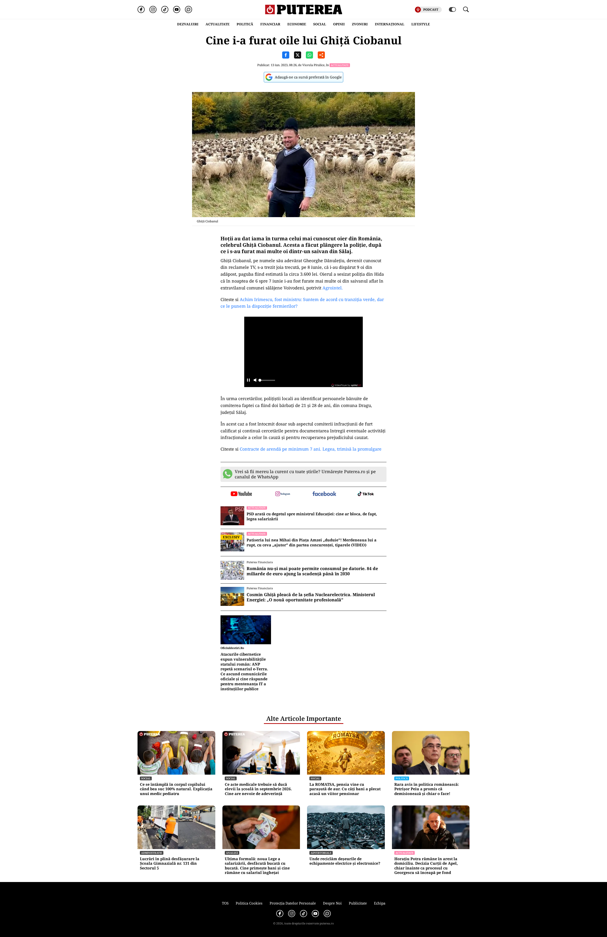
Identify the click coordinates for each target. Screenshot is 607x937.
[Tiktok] (164, 9)
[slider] (266, 382)
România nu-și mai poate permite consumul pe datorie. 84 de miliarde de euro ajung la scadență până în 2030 (312, 571)
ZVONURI (360, 24)
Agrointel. (332, 288)
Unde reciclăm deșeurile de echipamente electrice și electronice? (344, 861)
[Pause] (248, 381)
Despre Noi (332, 903)
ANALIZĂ (232, 853)
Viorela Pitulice (313, 65)
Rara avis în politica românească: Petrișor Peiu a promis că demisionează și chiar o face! (426, 789)
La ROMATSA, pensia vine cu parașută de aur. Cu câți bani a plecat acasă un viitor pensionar (345, 789)
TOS (225, 903)
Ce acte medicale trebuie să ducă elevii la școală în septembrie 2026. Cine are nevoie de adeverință (258, 789)
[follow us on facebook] (324, 494)
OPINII (339, 24)
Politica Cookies (249, 903)
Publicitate (358, 903)
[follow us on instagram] (283, 494)
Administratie (151, 853)
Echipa (379, 903)
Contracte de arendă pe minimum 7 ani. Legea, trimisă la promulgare (310, 449)
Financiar (270, 24)
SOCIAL (319, 24)
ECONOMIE (296, 24)
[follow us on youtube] (241, 494)
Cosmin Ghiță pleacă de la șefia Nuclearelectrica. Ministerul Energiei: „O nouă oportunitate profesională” (311, 597)
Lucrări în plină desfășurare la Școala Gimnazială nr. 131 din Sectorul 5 (169, 863)
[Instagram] (152, 9)
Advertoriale (321, 853)
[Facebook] (141, 9)
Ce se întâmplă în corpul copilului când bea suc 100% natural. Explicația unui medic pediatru (176, 789)
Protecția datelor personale (293, 903)
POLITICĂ (245, 24)
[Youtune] (176, 9)
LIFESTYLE (420, 24)
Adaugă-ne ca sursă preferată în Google (308, 77)
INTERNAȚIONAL (389, 24)
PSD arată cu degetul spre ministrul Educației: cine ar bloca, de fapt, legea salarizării (312, 516)
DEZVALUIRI (187, 24)
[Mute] (255, 381)
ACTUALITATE (218, 24)
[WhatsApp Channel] (188, 9)
